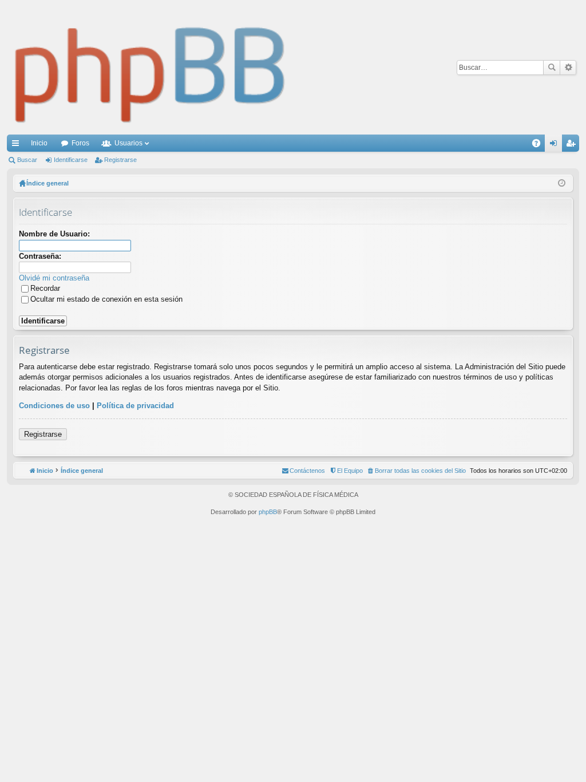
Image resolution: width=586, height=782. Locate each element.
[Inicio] (150, 67)
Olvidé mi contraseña (54, 278)
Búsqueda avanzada (568, 67)
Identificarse (71, 159)
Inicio (39, 143)
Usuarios (128, 143)
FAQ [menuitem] (540, 145)
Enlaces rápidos (17, 145)
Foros (80, 143)
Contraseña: (40, 256)
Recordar (45, 288)
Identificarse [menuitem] (555, 145)
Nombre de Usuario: (54, 234)
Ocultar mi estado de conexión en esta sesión (106, 299)
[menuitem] (416, 470)
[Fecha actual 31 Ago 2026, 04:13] (561, 183)
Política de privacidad (135, 405)
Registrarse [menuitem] (573, 145)
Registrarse (120, 159)
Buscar (551, 67)
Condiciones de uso (54, 405)
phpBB (268, 511)
